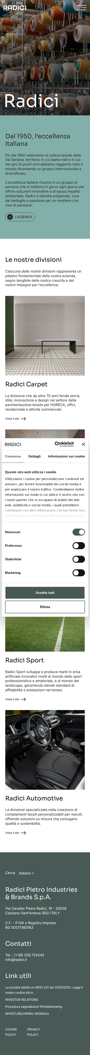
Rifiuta (45, 607)
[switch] (79, 545)
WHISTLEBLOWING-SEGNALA (27, 1014)
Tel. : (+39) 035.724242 (24, 955)
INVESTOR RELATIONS (21, 1000)
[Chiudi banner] (83, 444)
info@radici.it (16, 959)
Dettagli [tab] (34, 456)
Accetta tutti (45, 592)
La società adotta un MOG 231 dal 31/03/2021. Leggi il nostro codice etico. (44, 990)
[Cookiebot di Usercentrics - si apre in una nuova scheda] (56, 444)
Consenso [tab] (13, 456)
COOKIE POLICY (11, 1032)
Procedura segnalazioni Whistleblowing (33, 1007)
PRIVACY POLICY (33, 1032)
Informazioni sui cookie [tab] (66, 456)
